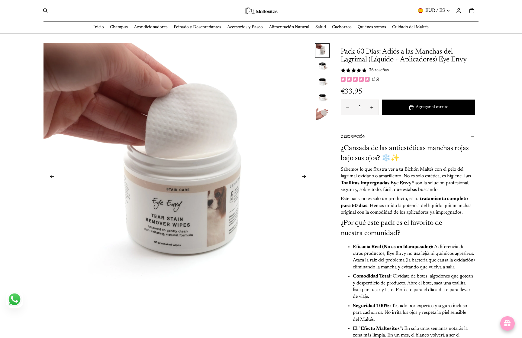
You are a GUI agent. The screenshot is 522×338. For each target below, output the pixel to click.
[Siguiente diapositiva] (305, 177)
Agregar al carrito (432, 107)
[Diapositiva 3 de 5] (322, 82)
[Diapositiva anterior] (50, 177)
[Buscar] (45, 10)
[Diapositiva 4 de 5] (322, 97)
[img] (355, 80)
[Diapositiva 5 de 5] (322, 113)
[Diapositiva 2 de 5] (322, 66)
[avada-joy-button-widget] (507, 323)
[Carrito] (471, 10)
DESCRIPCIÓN (353, 136)
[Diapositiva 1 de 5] (322, 50)
